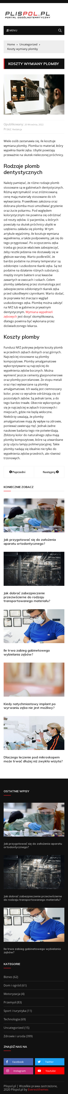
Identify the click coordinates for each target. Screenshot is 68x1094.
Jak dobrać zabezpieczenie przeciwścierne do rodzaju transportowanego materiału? (27, 597)
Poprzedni (18, 472)
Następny (49, 472)
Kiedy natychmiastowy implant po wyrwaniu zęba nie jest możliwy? (30, 706)
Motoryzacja (12, 993)
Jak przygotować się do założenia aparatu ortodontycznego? (30, 542)
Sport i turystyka (15, 1010)
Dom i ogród (12, 985)
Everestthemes (38, 1089)
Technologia (12, 1019)
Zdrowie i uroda (14, 1036)
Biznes (8, 976)
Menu (13, 30)
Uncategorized (14, 1027)
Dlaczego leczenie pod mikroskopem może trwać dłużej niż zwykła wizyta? (33, 759)
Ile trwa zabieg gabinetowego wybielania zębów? (27, 652)
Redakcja (17, 129)
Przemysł (10, 1002)
